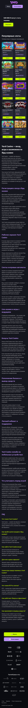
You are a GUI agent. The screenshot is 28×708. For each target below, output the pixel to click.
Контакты (4, 702)
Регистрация (17, 6)
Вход (8, 6)
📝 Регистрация (14, 639)
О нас (3, 701)
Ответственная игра (17, 701)
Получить (8, 24)
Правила (8, 701)
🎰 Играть (14, 634)
